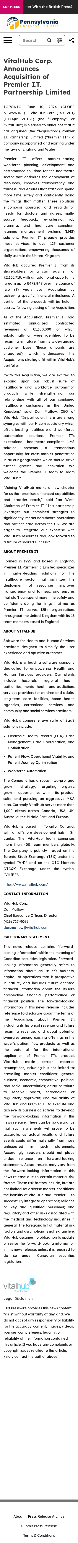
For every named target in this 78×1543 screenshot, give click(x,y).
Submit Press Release (39, 1526)
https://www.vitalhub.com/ (25, 884)
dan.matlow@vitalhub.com (25, 927)
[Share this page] (71, 40)
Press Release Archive (46, 1516)
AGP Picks (11, 7)
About (18, 1516)
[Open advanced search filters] (59, 40)
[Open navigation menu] (7, 40)
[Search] (49, 40)
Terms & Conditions (39, 1535)
